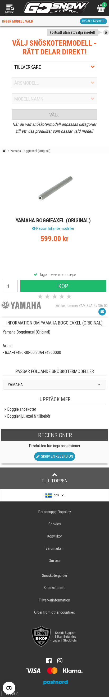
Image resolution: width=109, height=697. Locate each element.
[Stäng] (106, 32)
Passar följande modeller (54, 228)
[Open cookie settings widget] (9, 688)
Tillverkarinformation (54, 600)
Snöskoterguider (54, 575)
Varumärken (54, 548)
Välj (54, 115)
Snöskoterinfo (55, 588)
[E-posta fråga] (102, 311)
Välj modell (95, 21)
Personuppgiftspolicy (54, 512)
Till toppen (55, 481)
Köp (63, 286)
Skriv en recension (56, 456)
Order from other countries (54, 612)
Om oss (55, 561)
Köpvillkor (54, 536)
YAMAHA (15, 384)
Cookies (54, 524)
